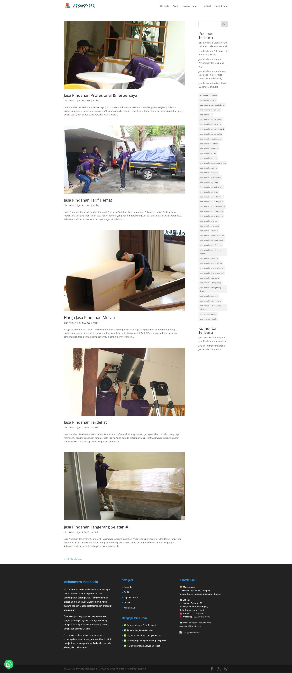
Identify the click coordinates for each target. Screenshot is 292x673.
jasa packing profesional (210, 109)
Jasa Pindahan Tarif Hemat (88, 200)
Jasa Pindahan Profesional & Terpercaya (100, 95)
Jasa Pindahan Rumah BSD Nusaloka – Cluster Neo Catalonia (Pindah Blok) (212, 75)
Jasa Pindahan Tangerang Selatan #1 (97, 527)
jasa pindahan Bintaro (209, 148)
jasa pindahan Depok (208, 172)
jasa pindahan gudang (209, 182)
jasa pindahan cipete (208, 168)
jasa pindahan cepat (208, 158)
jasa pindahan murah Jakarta (212, 235)
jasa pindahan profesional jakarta (211, 252)
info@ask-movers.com (200, 622)
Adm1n (72, 100)
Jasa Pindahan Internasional (212, 341)
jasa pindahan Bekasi (209, 143)
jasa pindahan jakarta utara (211, 216)
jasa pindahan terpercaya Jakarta (210, 307)
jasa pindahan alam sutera (211, 119)
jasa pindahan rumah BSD (211, 263)
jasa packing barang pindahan (212, 105)
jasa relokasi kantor (208, 314)
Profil (176, 6)
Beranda (164, 6)
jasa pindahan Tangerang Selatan (210, 289)
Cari (224, 24)
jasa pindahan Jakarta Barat (211, 196)
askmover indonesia (208, 95)
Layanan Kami (189, 6)
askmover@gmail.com (190, 626)
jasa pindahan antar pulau (211, 134)
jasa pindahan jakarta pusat (211, 201)
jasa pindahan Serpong (209, 278)
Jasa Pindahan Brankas (210, 349)
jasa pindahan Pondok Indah (211, 240)
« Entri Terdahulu (73, 559)
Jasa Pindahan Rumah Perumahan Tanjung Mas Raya (211, 63)
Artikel (207, 6)
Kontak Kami (221, 6)
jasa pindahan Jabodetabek (211, 187)
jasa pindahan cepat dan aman (213, 163)
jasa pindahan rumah (209, 258)
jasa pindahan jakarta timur (211, 211)
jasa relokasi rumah (208, 319)
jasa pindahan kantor (208, 221)
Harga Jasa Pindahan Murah (89, 317)
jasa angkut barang (208, 100)
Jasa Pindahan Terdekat (85, 422)
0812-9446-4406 (202, 616)
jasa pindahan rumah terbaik (212, 273)
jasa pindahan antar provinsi (212, 129)
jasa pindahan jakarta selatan (212, 206)
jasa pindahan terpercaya (210, 301)
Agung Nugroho (206, 345)
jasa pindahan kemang (209, 226)
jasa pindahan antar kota (210, 124)
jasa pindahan (206, 114)
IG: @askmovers (191, 632)
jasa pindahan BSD (208, 153)
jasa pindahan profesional (211, 245)
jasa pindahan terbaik (209, 296)
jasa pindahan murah (209, 230)
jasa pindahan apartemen (210, 139)
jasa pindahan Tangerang (210, 282)
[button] (8, 664)
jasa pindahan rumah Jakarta (212, 268)
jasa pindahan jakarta (209, 192)
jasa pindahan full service (210, 177)
